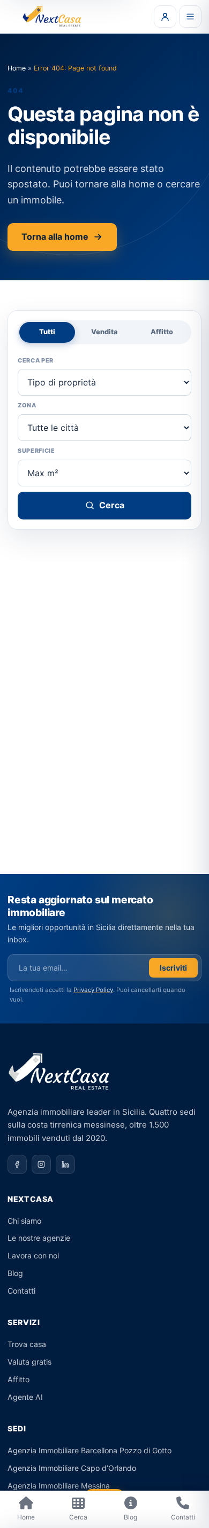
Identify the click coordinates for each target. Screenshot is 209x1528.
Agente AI (25, 1396)
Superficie (36, 450)
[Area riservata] (165, 16)
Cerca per (36, 360)
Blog (15, 1273)
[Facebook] (17, 1164)
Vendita (104, 332)
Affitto (162, 332)
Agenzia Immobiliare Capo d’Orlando (72, 1467)
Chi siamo (24, 1220)
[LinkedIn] (65, 1164)
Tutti (47, 332)
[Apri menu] (190, 16)
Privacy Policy (93, 990)
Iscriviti (173, 967)
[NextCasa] (53, 17)
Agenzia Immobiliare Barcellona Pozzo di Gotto (89, 1450)
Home (17, 68)
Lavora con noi (33, 1255)
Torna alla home (54, 236)
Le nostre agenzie (39, 1237)
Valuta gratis (29, 1361)
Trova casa (27, 1344)
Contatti (21, 1290)
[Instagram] (41, 1164)
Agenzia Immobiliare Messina (59, 1485)
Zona (27, 405)
